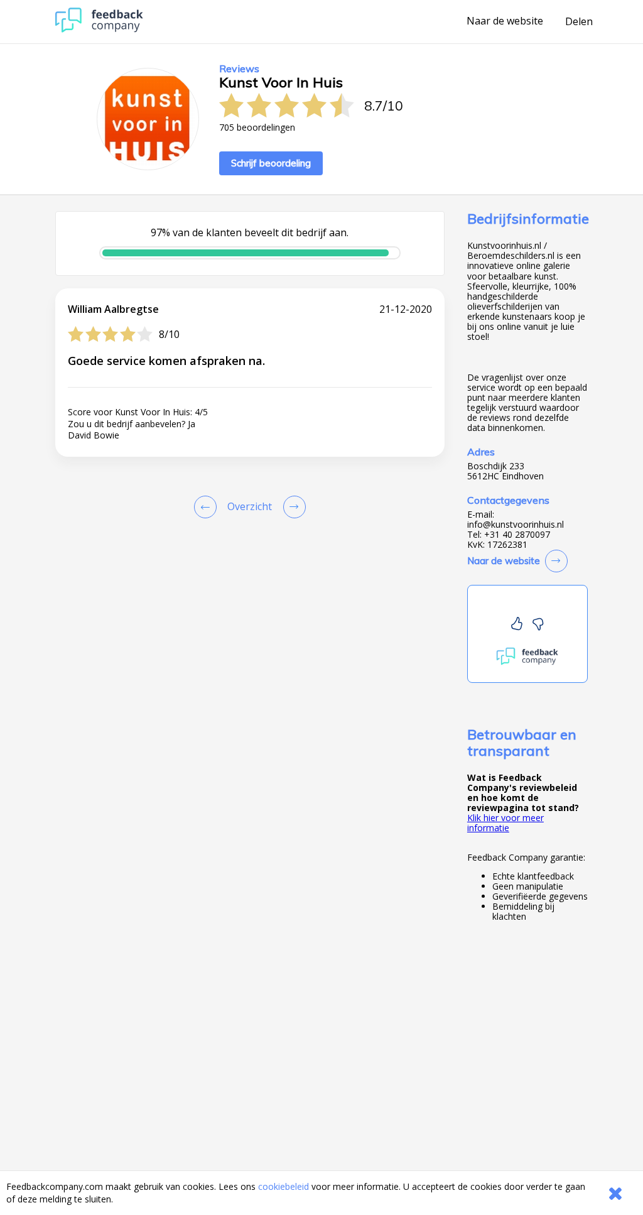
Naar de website (505, 21)
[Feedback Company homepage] (99, 29)
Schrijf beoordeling (271, 163)
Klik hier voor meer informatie (505, 823)
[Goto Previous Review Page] (208, 507)
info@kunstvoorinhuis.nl (515, 525)
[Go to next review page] (292, 507)
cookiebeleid (283, 1186)
